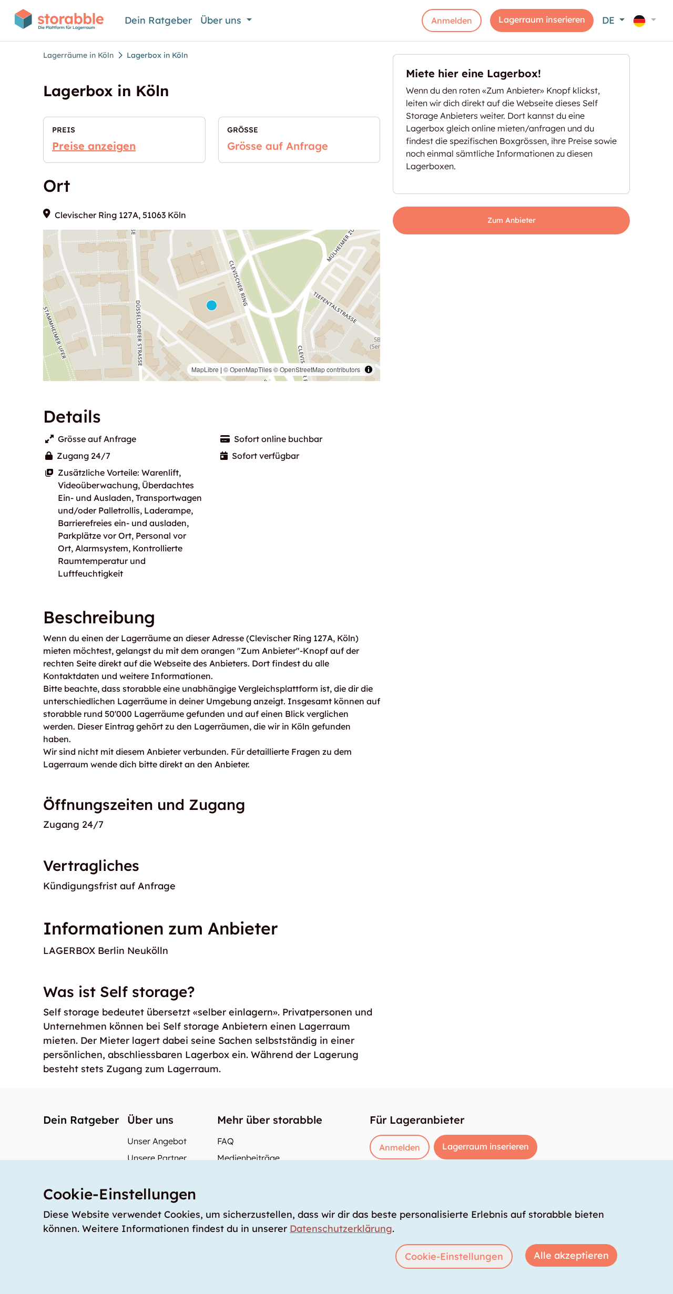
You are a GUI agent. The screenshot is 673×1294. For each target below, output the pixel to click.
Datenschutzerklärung (341, 1229)
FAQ (225, 1141)
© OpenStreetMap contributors (316, 369)
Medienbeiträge (248, 1158)
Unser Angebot (157, 1141)
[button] (644, 20)
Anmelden (451, 20)
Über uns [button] (222, 20)
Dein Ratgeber (158, 20)
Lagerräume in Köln (78, 55)
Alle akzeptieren (571, 1255)
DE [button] (609, 20)
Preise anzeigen (94, 145)
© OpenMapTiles (247, 369)
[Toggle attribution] (368, 369)
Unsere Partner (157, 1158)
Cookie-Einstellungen (454, 1256)
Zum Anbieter (511, 220)
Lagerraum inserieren (541, 19)
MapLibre (205, 369)
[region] (211, 305)
